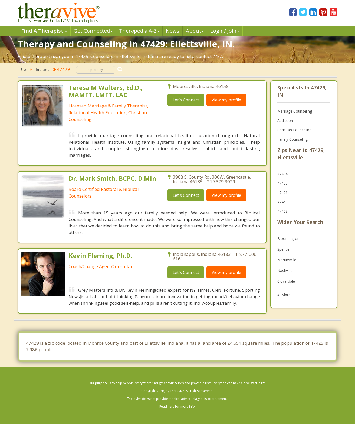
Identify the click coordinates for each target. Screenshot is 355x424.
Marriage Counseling (294, 111)
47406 (282, 192)
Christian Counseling (294, 129)
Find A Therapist (42, 30)
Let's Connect (186, 100)
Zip (23, 69)
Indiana (43, 69)
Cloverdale (286, 281)
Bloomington (288, 238)
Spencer (284, 249)
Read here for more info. (177, 406)
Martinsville (286, 259)
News (172, 30)
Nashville (284, 270)
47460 (282, 201)
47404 (282, 173)
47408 (282, 211)
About (193, 30)
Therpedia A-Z (138, 30)
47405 (282, 183)
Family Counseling (292, 139)
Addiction (285, 120)
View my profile (226, 100)
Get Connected (92, 30)
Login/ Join (223, 30)
